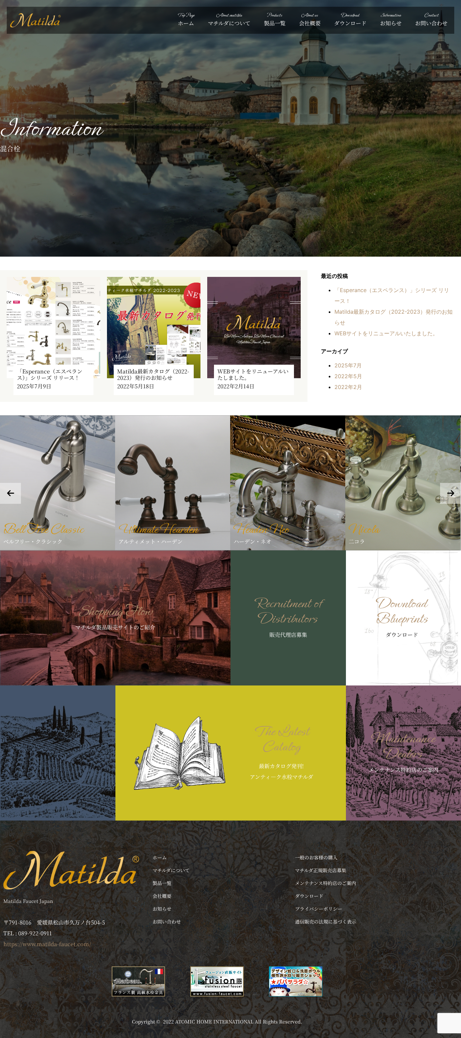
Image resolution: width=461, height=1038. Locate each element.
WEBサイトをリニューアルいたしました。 (253, 374)
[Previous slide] (10, 493)
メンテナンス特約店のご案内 (325, 883)
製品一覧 (275, 19)
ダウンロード (350, 19)
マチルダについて (229, 19)
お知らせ (391, 19)
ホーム (186, 19)
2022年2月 (348, 387)
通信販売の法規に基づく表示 (325, 921)
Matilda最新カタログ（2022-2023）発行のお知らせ (153, 374)
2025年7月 (348, 365)
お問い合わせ (431, 19)
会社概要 (310, 19)
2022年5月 (348, 376)
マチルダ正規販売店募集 (320, 870)
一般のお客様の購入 (316, 857)
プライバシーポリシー (318, 908)
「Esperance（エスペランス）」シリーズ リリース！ (49, 374)
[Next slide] (450, 493)
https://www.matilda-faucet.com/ (47, 944)
